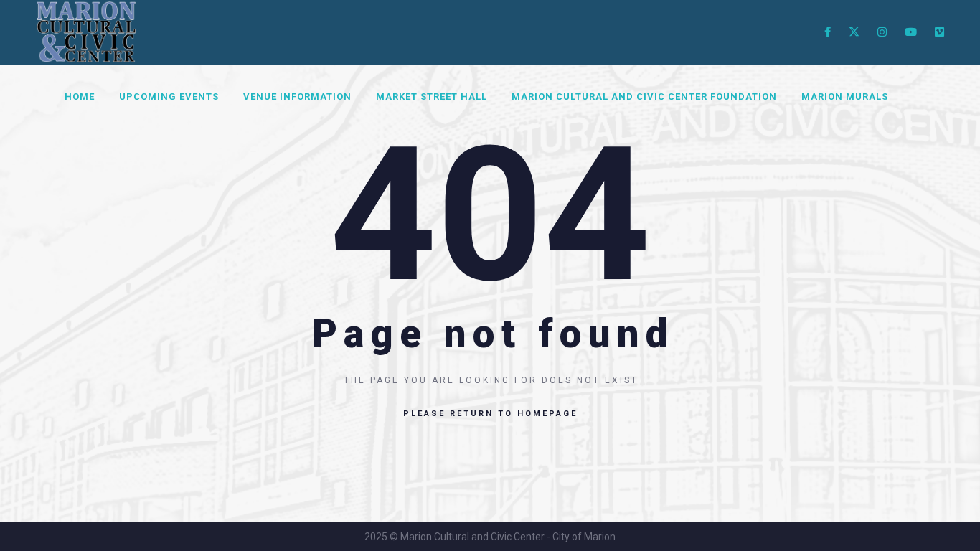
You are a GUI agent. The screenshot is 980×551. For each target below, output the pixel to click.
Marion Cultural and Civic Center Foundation (644, 96)
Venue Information (297, 96)
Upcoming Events (169, 96)
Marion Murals (844, 96)
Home (80, 96)
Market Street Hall (431, 96)
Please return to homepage (490, 413)
